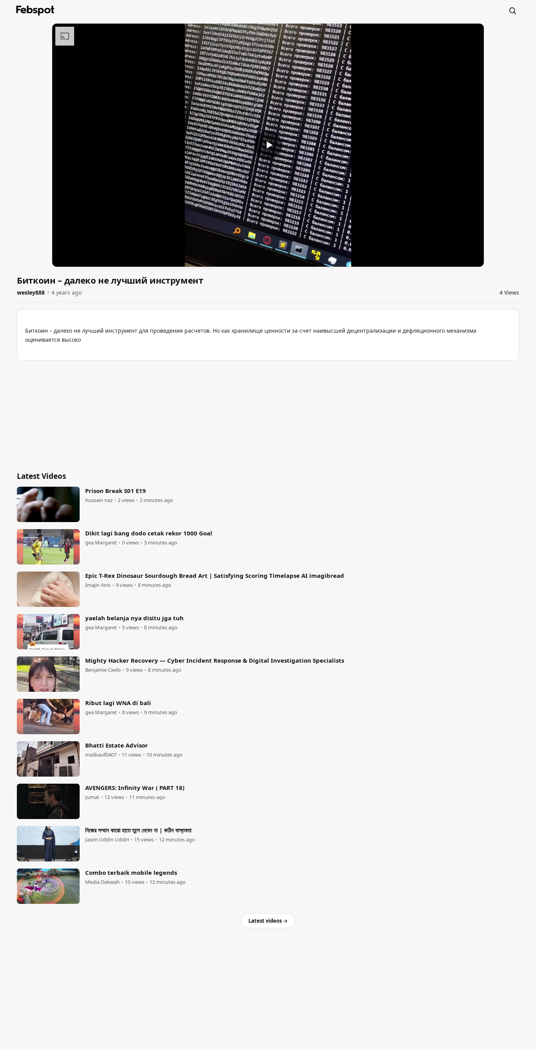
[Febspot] (35, 10)
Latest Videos (41, 476)
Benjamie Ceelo (103, 670)
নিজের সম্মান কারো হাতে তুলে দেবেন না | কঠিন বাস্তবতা (138, 830)
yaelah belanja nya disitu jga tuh (134, 618)
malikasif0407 (101, 754)
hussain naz (99, 500)
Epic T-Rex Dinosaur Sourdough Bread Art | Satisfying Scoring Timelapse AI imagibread (214, 575)
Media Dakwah (102, 882)
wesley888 (31, 292)
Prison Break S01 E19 (115, 491)
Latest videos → (268, 920)
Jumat (92, 797)
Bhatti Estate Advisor (116, 745)
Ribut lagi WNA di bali (118, 703)
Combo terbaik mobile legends (131, 872)
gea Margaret (101, 542)
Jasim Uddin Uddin (107, 839)
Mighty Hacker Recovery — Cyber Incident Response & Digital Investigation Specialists (214, 660)
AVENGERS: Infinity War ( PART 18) (134, 788)
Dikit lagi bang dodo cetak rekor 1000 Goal (148, 533)
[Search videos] (512, 10)
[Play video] (268, 145)
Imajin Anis (98, 585)
